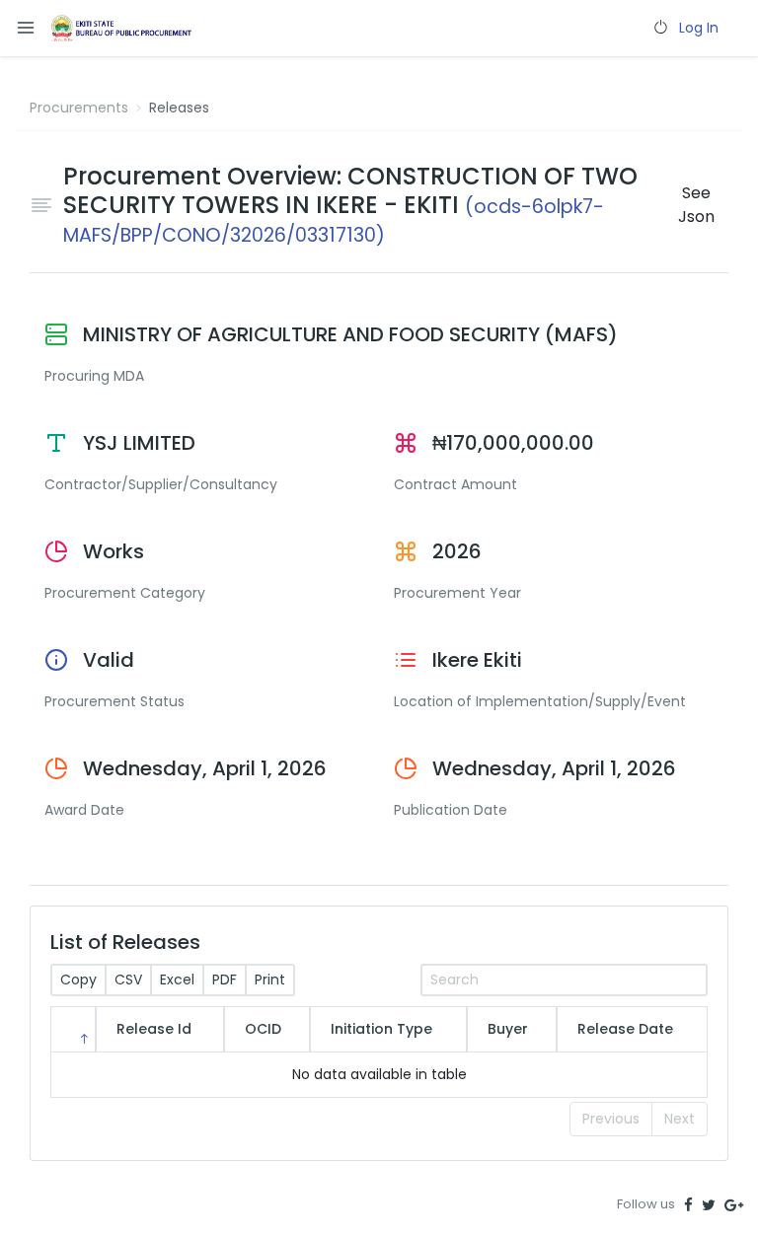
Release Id (153, 1029)
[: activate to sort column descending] (73, 1029)
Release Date (625, 1029)
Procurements (79, 107)
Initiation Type (381, 1029)
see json (696, 204)
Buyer (508, 1029)
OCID (263, 1029)
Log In (699, 27)
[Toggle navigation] (26, 28)
